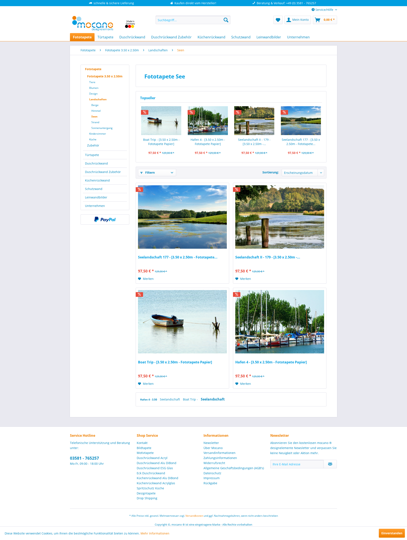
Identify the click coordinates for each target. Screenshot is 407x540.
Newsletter (211, 443)
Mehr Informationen (155, 533)
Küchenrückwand (97, 180)
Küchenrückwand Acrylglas (156, 483)
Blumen (93, 88)
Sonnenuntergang (102, 128)
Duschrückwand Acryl (152, 458)
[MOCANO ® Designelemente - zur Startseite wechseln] (104, 23)
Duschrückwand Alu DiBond (156, 463)
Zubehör (93, 145)
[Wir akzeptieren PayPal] (105, 219)
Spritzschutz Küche (150, 488)
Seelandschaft (170, 399)
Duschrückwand (96, 163)
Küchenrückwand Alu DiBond (157, 478)
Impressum (212, 478)
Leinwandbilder (96, 197)
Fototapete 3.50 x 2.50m (105, 76)
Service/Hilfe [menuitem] (324, 10)
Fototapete (93, 69)
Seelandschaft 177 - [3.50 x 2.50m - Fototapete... (301, 142)
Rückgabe (210, 483)
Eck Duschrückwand (151, 473)
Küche (92, 139)
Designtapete (146, 493)
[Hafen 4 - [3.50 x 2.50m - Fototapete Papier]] (208, 120)
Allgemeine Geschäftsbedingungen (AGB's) (234, 468)
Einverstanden (391, 533)
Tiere (92, 82)
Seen (94, 116)
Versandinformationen (220, 453)
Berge (95, 105)
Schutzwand (93, 189)
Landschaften (98, 99)
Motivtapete (145, 453)
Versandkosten (194, 516)
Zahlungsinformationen (220, 458)
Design (93, 93)
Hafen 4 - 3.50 (149, 399)
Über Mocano (213, 448)
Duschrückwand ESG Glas (155, 468)
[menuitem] (193, 20)
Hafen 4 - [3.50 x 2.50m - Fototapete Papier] (208, 142)
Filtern (149, 172)
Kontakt (142, 443)
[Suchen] (226, 20)
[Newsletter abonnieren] (330, 464)
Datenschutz (212, 473)
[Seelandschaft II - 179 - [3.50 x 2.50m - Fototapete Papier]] (254, 120)
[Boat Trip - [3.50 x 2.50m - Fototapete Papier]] (161, 120)
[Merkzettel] (278, 20)
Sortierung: (270, 172)
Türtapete (92, 155)
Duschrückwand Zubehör (103, 172)
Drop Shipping (147, 498)
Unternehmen (95, 206)
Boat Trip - (191, 399)
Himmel (96, 111)
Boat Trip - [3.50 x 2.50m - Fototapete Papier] (161, 142)
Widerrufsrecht (214, 463)
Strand (95, 122)
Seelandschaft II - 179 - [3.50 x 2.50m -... (254, 142)
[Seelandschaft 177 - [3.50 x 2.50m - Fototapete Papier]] (301, 120)
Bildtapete (144, 448)
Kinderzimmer (97, 133)
